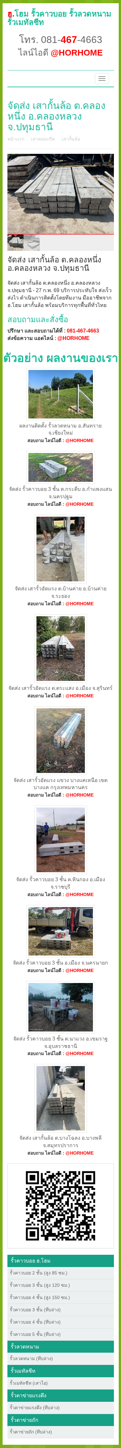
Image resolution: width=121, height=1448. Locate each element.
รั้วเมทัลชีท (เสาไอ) (29, 1383)
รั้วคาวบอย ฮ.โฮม (31, 1260)
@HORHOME (73, 338)
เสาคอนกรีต (43, 139)
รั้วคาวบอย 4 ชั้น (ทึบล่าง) (35, 1322)
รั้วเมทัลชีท (23, 1371)
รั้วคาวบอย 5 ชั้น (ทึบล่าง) (35, 1334)
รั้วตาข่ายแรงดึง (28, 1395)
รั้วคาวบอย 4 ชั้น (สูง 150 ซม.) (40, 1297)
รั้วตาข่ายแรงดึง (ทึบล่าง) (35, 1407)
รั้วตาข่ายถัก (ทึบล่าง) (31, 1431)
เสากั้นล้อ (71, 139)
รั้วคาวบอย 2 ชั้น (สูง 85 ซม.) (38, 1272)
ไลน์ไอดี (60, 53)
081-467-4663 (83, 330)
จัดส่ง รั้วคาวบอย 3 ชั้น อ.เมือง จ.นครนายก (60, 963)
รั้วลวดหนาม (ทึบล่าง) (31, 1358)
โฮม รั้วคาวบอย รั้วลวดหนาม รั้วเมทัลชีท (59, 17)
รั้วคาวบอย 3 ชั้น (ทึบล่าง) (35, 1309)
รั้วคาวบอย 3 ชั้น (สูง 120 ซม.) (40, 1285)
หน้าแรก (15, 139)
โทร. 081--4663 (60, 39)
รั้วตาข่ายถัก (24, 1420)
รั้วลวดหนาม (25, 1346)
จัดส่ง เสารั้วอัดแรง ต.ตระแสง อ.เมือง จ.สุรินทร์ (60, 688)
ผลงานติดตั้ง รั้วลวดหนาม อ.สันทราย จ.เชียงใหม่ (60, 429)
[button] (60, 1205)
